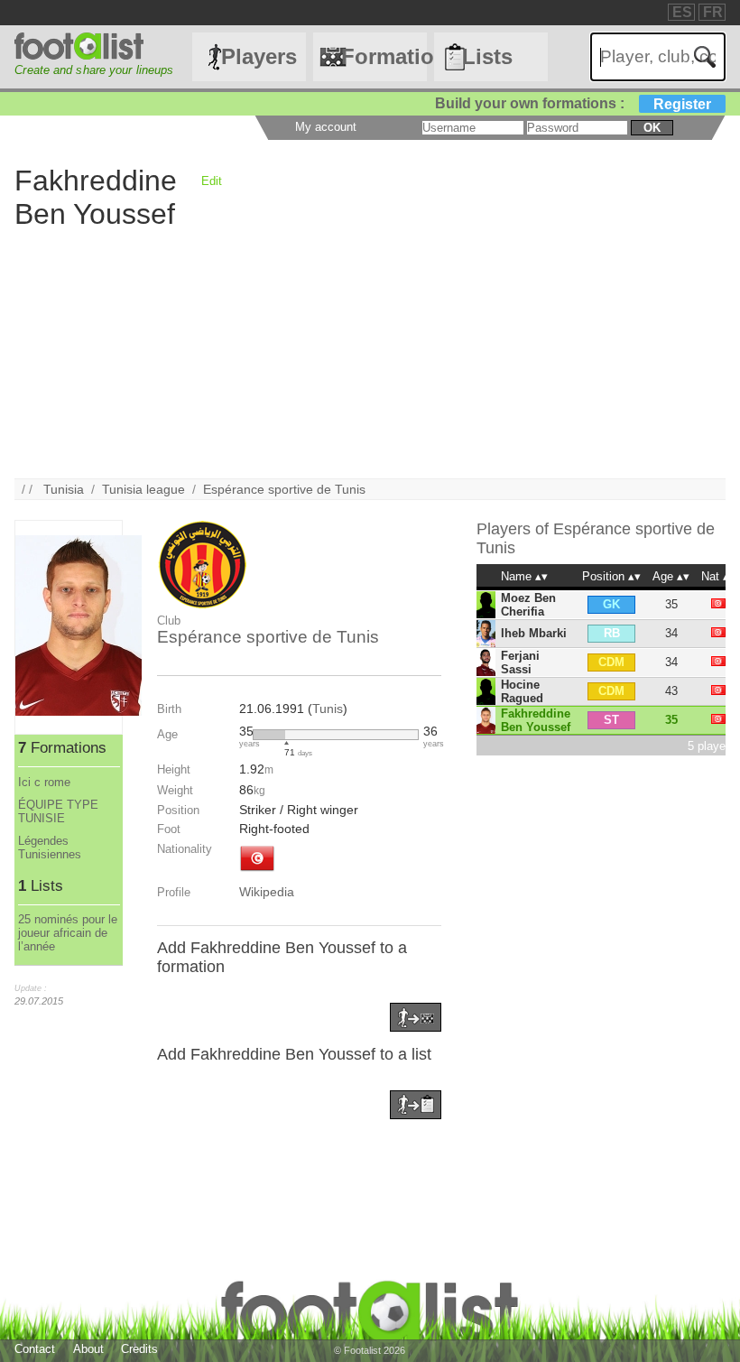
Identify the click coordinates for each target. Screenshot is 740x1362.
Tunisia (63, 489)
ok (652, 127)
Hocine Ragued (522, 691)
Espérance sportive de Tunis (284, 489)
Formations (383, 56)
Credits (139, 1349)
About (88, 1349)
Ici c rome (44, 782)
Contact (34, 1349)
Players (259, 56)
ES (682, 12)
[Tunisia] (257, 873)
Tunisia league (143, 489)
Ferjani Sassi (520, 662)
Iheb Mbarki (534, 633)
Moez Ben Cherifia (528, 604)
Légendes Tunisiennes (49, 847)
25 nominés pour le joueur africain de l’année (67, 933)
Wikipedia (266, 892)
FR (713, 12)
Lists (487, 56)
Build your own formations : (573, 103)
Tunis (327, 708)
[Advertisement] (369, 352)
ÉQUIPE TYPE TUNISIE (58, 811)
